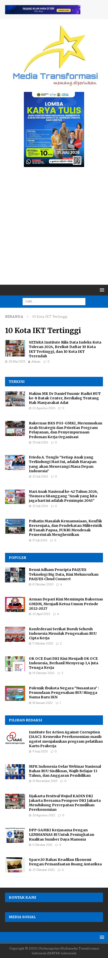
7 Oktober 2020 (42, 643)
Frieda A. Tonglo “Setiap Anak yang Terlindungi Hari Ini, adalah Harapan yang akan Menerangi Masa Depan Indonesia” (62, 464)
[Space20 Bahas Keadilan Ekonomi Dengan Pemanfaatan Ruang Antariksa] (15, 864)
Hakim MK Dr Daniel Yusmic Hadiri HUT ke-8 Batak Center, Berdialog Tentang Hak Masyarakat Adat (65, 398)
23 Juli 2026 (40, 476)
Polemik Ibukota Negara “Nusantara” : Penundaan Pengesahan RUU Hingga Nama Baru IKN (64, 692)
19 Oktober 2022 (43, 673)
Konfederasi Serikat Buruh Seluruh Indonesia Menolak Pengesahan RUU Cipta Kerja (63, 633)
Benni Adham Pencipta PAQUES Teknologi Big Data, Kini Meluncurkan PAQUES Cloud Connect (63, 574)
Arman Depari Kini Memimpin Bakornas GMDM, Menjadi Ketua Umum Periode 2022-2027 (66, 603)
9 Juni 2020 (40, 751)
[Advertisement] (54, 228)
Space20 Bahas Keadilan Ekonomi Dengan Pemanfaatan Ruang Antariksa (65, 861)
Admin (35, 361)
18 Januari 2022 (42, 703)
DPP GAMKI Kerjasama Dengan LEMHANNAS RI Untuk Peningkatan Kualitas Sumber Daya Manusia (61, 834)
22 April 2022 (41, 614)
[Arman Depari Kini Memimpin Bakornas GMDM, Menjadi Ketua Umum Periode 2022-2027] (15, 604)
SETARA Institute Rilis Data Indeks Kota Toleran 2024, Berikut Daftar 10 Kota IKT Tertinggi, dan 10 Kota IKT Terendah (65, 349)
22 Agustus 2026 (43, 408)
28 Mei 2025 (17, 361)
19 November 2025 (44, 781)
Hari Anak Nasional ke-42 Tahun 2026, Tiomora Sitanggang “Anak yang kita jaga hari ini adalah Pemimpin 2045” (63, 496)
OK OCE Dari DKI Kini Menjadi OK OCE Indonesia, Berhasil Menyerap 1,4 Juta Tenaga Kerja (63, 663)
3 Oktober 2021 (42, 845)
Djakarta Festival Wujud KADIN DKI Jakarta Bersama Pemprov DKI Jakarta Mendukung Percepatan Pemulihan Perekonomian (65, 803)
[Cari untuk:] (54, 301)
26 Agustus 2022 (43, 815)
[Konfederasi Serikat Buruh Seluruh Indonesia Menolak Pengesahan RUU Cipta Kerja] (15, 634)
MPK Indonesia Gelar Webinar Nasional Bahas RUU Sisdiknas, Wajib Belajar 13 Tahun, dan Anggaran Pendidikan (65, 771)
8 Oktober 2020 (42, 584)
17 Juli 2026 (39, 540)
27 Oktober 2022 (43, 870)
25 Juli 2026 (40, 442)
